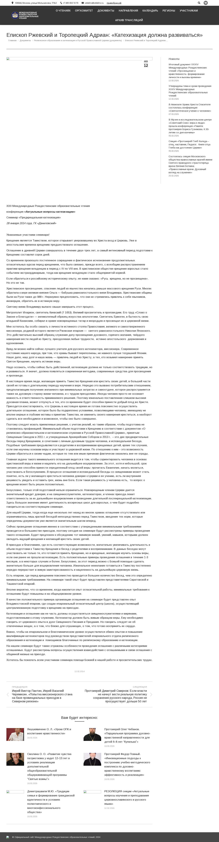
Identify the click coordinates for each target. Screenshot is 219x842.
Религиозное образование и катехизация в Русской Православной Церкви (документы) (78, 40)
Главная (12, 40)
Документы (25, 40)
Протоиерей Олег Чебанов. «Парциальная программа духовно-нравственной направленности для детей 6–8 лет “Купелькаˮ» (127, 735)
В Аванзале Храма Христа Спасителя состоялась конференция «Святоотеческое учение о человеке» (190, 107)
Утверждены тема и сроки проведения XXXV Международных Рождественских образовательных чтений (190, 91)
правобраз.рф (114, 2)
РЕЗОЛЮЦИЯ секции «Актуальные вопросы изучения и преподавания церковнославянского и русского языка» (126, 797)
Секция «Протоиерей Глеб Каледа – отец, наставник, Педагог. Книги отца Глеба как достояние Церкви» (189, 144)
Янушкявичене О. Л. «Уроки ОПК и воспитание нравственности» (49, 731)
